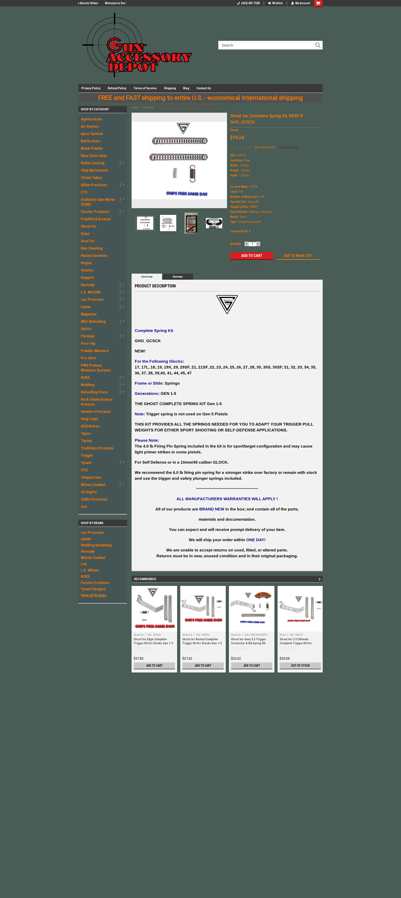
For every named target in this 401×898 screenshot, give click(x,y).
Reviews (178, 276)
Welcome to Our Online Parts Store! (100, 3)
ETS (84, 192)
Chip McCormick (94, 170)
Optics (86, 328)
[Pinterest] (264, 267)
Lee (84, 563)
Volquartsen (91, 477)
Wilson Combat (93, 484)
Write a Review (288, 147)
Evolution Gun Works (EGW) (98, 202)
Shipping (170, 88)
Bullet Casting (92, 163)
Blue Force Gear (94, 155)
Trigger (87, 455)
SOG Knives (90, 426)
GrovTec (88, 241)
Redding (87, 384)
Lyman (86, 306)
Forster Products (95, 211)
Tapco (86, 433)
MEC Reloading (93, 321)
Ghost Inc (88, 226)
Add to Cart (154, 665)
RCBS (85, 377)
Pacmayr (88, 336)
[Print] (248, 267)
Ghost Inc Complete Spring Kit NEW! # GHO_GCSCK (186, 107)
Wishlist (277, 3)
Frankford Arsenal (96, 219)
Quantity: (235, 243)
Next (223, 160)
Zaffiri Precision (94, 499)
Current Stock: (240, 231)
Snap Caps (89, 418)
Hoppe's (87, 277)
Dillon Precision (94, 184)
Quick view (252, 628)
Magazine (89, 314)
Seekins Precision (96, 411)
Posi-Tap (88, 343)
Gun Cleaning (92, 248)
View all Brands (93, 595)
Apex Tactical (92, 133)
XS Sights (89, 492)
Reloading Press (94, 392)
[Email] (240, 267)
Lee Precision (92, 299)
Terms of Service (145, 88)
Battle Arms (90, 141)
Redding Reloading (96, 545)
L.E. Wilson (90, 570)
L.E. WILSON (91, 292)
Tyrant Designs (93, 589)
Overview (146, 276)
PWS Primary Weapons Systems (96, 367)
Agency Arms (91, 119)
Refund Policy (117, 88)
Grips (85, 233)
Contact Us (204, 88)
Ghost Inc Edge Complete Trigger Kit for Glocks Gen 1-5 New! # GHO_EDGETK (153, 643)
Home (135, 107)
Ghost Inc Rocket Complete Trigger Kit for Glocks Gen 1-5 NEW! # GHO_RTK (202, 643)
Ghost (283, 634)
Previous (136, 160)
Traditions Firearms (97, 448)
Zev (84, 506)
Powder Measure (95, 350)
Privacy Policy (90, 88)
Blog (186, 88)
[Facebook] (232, 267)
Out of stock (300, 665)
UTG (84, 470)
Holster (87, 270)
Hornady (88, 284)
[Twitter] (256, 267)
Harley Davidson (94, 255)
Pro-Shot (88, 358)
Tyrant (86, 462)
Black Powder (92, 148)
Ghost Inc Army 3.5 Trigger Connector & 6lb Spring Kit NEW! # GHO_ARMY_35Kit (248, 643)
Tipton (86, 440)
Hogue (86, 262)
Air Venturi (90, 126)
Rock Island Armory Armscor (96, 402)
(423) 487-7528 (250, 3)
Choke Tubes (91, 177)
